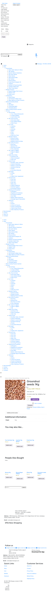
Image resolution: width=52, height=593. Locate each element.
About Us (5, 214)
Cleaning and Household (14, 190)
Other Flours (14, 123)
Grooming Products (15, 188)
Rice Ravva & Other (15, 147)
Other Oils (13, 159)
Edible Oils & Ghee (13, 155)
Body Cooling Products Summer (13, 109)
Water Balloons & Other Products (16, 100)
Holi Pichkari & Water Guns (15, 98)
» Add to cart (35, 399)
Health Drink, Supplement (17, 176)
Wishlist (6, 573)
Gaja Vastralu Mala (13, 77)
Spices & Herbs (14, 138)
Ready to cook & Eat (16, 165)
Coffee (12, 173)
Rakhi (10, 103)
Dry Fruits (11, 124)
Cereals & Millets (15, 115)
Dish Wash (13, 196)
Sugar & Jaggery (15, 152)
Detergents (13, 191)
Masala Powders (15, 139)
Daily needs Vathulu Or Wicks (16, 70)
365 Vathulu (11, 71)
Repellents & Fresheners (17, 193)
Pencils (12, 203)
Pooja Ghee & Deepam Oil (15, 82)
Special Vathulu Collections (15, 73)
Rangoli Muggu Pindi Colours (15, 91)
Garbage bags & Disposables (18, 199)
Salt (12, 153)
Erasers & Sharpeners (16, 206)
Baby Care (13, 183)
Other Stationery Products (17, 209)
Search (20, 54)
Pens (12, 202)
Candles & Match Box (14, 86)
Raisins (12, 127)
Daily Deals (4, 3)
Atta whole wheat (15, 120)
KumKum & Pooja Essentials (15, 85)
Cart (5, 571)
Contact (5, 212)
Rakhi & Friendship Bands (12, 101)
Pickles (12, 168)
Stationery (11, 200)
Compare (5, 215)
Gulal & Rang (12, 97)
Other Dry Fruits (15, 135)
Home (4, 65)
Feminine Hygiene (15, 186)
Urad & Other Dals (15, 117)
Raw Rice (13, 144)
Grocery (8, 111)
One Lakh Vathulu (13, 74)
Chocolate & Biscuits (16, 170)
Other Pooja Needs (13, 88)
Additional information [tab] (12, 412)
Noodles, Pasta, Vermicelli (17, 162)
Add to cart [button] (9, 445)
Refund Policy (30, 576)
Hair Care (13, 182)
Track (3, 37)
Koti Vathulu (11, 79)
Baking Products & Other (17, 141)
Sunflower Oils (14, 156)
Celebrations (9, 95)
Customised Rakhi (13, 106)
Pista (12, 132)
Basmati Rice (14, 145)
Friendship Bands (13, 107)
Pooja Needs (9, 68)
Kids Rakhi (11, 104)
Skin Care (13, 180)
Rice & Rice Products (14, 142)
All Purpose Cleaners (16, 194)
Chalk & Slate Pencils (16, 208)
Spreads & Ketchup (15, 167)
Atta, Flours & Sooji (13, 118)
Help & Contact (16, 3)
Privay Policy (30, 571)
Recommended (7, 211)
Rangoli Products (10, 89)
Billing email (7, 30)
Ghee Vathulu (12, 76)
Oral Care (13, 179)
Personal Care (12, 177)
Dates (12, 133)
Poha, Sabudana (15, 149)
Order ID (2, 30)
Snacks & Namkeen (15, 164)
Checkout (6, 576)
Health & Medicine (15, 185)
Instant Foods (12, 161)
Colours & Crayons (15, 205)
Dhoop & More (12, 80)
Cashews (13, 126)
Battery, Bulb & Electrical (17, 197)
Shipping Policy (30, 578)
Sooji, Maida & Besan (16, 121)
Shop (4, 66)
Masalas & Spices (13, 136)
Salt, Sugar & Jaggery (14, 150)
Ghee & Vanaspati (15, 158)
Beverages (11, 171)
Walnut (12, 130)
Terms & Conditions (31, 573)
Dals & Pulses (12, 112)
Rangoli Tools (12, 92)
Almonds (13, 129)
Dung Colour (12, 94)
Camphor (11, 83)
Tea (12, 174)
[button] (17, 64)
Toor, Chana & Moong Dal (17, 114)
